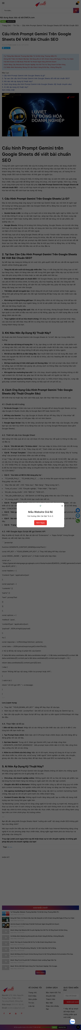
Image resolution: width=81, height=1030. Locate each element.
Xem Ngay (40, 523)
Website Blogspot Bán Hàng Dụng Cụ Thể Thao (28, 1018)
